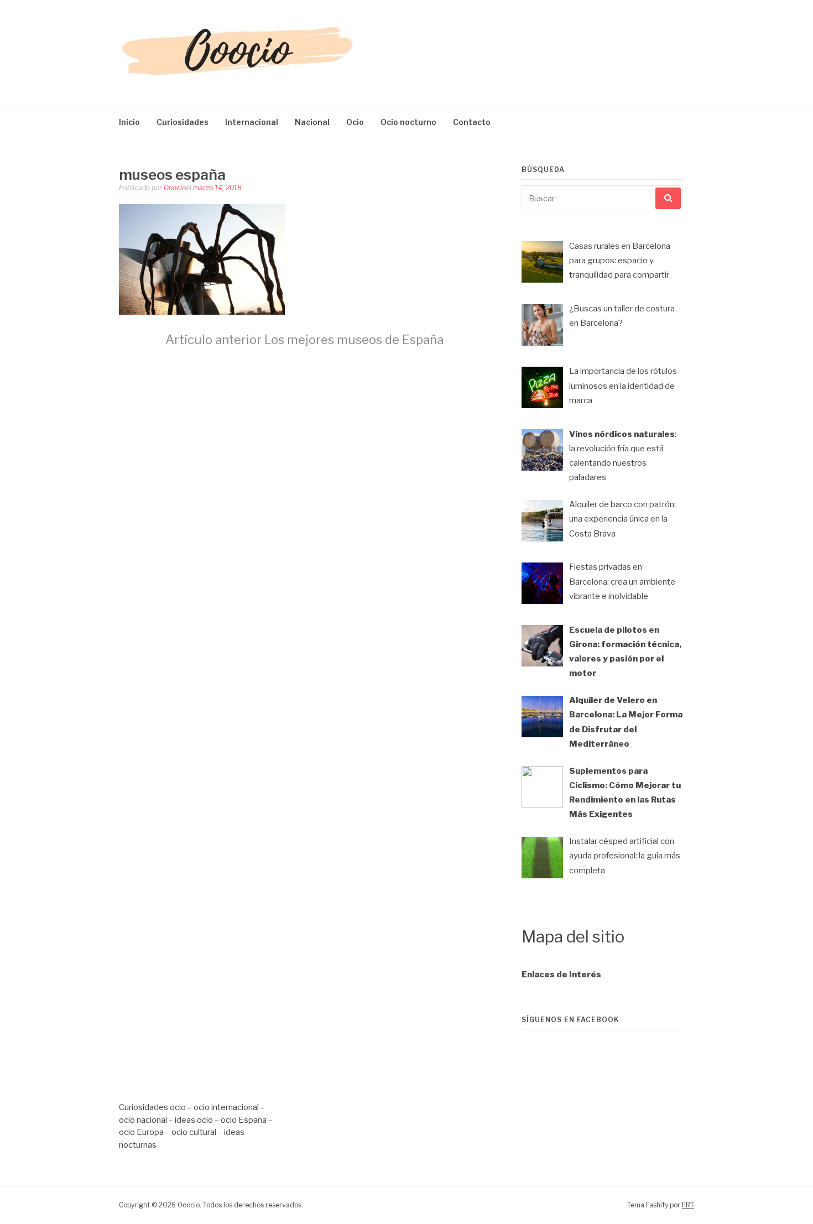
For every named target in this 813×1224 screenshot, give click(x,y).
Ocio (355, 122)
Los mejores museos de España (304, 339)
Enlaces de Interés (561, 975)
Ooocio (175, 188)
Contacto (472, 122)
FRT (688, 1205)
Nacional (312, 122)
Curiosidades (183, 122)
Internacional (251, 122)
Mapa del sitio (573, 936)
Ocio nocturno (408, 122)
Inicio (129, 122)
